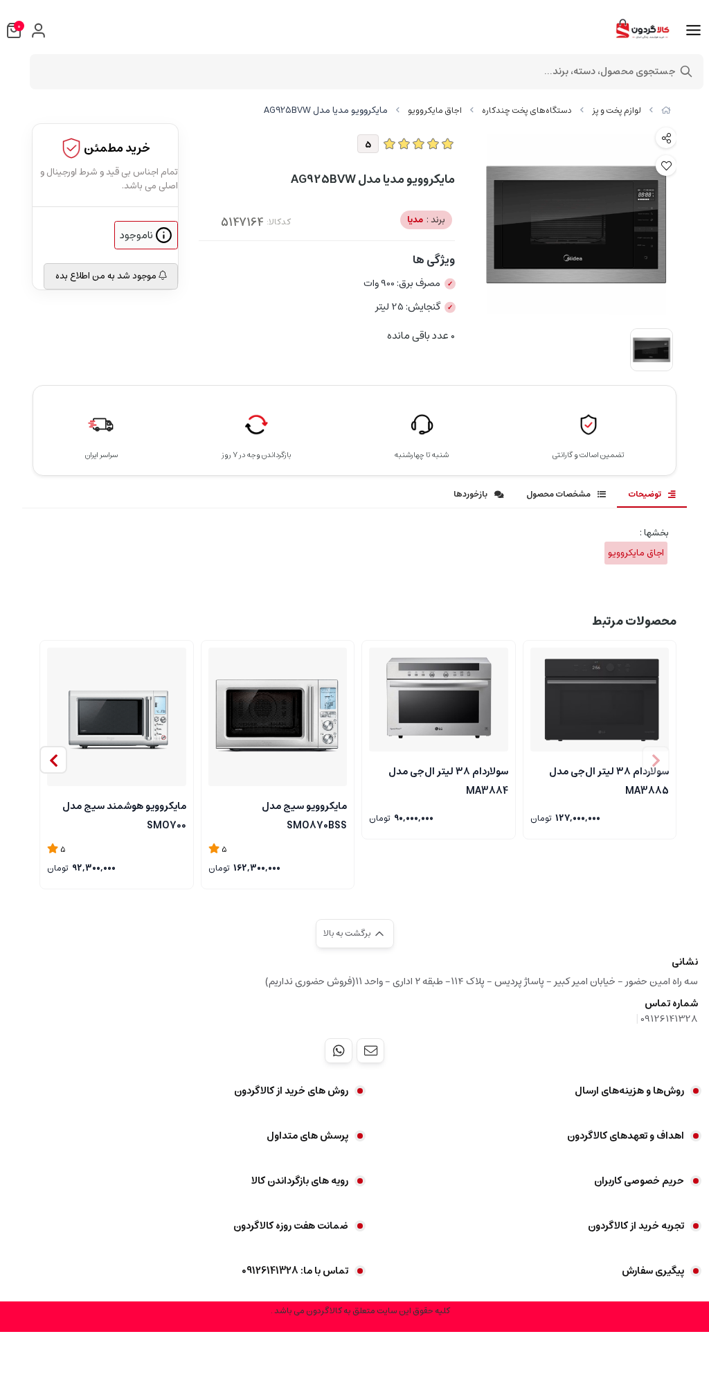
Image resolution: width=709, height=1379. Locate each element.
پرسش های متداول (307, 1136)
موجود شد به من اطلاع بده (107, 276)
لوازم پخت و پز (616, 110)
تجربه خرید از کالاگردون (636, 1226)
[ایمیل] (370, 1050)
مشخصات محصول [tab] (558, 494)
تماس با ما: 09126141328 (295, 1271)
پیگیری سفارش (653, 1271)
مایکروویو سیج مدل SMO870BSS (304, 814)
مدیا (426, 220)
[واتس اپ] (338, 1050)
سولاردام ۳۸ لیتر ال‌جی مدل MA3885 (609, 780)
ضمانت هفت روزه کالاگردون (290, 1226)
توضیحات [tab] (644, 494)
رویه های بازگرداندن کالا (299, 1181)
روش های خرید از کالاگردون (291, 1091)
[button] (53, 760)
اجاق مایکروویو (435, 110)
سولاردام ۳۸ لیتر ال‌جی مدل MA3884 (448, 780)
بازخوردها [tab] (470, 494)
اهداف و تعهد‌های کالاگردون (625, 1136)
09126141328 (669, 1019)
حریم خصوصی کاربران (639, 1181)
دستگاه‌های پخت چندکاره (527, 110)
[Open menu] (693, 30)
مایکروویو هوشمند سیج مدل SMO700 (124, 814)
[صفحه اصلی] (666, 110)
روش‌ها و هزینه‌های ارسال (629, 1091)
